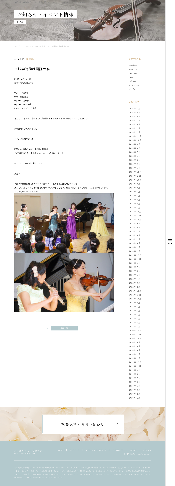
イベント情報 (135, 85)
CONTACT (118, 450)
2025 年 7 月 (134, 152)
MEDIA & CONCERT (96, 450)
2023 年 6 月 (134, 235)
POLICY (147, 450)
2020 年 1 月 (134, 358)
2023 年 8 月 (134, 227)
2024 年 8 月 (134, 188)
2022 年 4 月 (134, 279)
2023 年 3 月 (134, 243)
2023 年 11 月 (135, 215)
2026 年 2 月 (134, 128)
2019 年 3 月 (134, 390)
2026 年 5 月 (134, 116)
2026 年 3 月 (134, 124)
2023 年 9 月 (134, 223)
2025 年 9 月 (134, 144)
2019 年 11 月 (135, 366)
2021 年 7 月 (134, 307)
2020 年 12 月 (135, 330)
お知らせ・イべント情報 (35, 46)
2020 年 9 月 (134, 342)
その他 (132, 89)
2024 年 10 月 (135, 180)
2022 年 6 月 (134, 271)
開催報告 (30, 59)
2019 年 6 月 (134, 382)
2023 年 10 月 (135, 219)
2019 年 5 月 (134, 386)
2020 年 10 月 (135, 338)
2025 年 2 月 (134, 164)
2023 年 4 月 (134, 239)
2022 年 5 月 (134, 275)
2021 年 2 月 (134, 322)
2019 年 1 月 (134, 398)
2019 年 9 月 (134, 370)
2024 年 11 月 (135, 176)
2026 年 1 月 (134, 132)
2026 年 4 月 (134, 120)
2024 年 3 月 (134, 200)
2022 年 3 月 (134, 283)
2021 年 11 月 (135, 295)
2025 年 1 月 (134, 168)
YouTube (133, 73)
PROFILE (74, 450)
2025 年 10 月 (135, 140)
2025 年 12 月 (135, 136)
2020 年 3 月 (134, 350)
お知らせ (133, 81)
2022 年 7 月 (134, 267)
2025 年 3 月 (134, 160)
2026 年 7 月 (134, 108)
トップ (17, 46)
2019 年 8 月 (134, 374)
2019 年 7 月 (134, 378)
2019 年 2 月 (134, 394)
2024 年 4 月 (134, 196)
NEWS (133, 450)
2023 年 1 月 (134, 251)
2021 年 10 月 (135, 299)
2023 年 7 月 (134, 231)
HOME (60, 450)
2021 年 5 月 (134, 311)
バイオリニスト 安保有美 (28, 452)
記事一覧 (64, 328)
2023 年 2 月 (134, 247)
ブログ (132, 77)
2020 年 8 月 (134, 346)
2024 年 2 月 (134, 204)
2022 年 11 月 (135, 259)
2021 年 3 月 (134, 319)
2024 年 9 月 (134, 184)
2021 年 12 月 (135, 291)
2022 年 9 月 (134, 263)
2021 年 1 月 (134, 326)
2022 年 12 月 (135, 255)
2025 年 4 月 (134, 156)
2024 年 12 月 (135, 172)
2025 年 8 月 (134, 148)
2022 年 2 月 (134, 287)
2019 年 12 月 (135, 362)
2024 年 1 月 (134, 208)
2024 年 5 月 (134, 192)
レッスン (133, 69)
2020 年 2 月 (134, 354)
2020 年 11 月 (135, 334)
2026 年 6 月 (134, 112)
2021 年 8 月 (134, 303)
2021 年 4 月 (134, 315)
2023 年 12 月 (135, 212)
